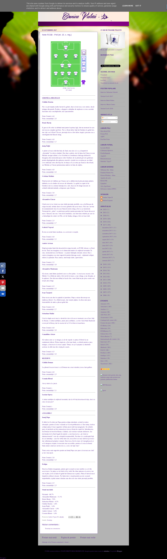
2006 (105, 295)
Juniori (103, 345)
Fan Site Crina (105, 139)
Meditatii (104, 347)
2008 (105, 289)
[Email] (3, 288)
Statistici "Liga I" (106, 161)
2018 (105, 222)
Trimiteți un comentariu (52, 528)
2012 (105, 277)
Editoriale (104, 328)
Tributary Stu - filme (107, 170)
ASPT (102, 137)
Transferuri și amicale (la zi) (109, 83)
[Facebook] (3, 271)
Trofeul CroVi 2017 (107, 96)
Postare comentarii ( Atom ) (60, 542)
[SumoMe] (3, 294)
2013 (105, 274)
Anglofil (103, 156)
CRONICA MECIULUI (51, 97)
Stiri (102, 361)
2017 (105, 225)
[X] (3, 277)
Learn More (127, 6)
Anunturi (104, 312)
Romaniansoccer (106, 159)
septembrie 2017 (107, 236)
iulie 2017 (105, 243)
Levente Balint (105, 148)
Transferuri (104, 364)
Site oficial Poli (105, 131)
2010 (105, 283)
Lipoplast (103, 183)
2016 (105, 264)
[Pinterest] (3, 282)
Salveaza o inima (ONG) (108, 189)
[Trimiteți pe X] (74, 517)
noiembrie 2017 (107, 230)
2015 (105, 267)
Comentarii (107, 122)
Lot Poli (103, 80)
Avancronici (105, 317)
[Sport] (103, 390)
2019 (105, 219)
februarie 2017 (107, 257)
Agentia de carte (106, 178)
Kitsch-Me (104, 181)
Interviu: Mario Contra (108, 104)
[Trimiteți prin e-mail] (69, 517)
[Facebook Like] (3, 265)
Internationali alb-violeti (108, 339)
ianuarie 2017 (106, 260)
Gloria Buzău (105, 336)
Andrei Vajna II (108, 197)
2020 (105, 215)
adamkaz (106, 551)
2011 (105, 280)
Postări (105, 118)
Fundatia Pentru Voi (107, 173)
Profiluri (103, 353)
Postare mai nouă (49, 537)
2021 (105, 212)
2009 (105, 286)
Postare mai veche (87, 537)
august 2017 (106, 239)
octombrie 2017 (107, 234)
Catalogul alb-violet (107, 320)
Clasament (104, 75)
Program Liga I (105, 77)
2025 (105, 209)
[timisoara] (106, 385)
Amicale (103, 304)
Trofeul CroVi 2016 (107, 108)
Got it (138, 6)
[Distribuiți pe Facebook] (77, 517)
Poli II (103, 350)
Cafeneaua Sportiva (107, 150)
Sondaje (49, 520)
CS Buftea (104, 326)
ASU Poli (104, 315)
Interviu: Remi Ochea (107, 100)
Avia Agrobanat (106, 186)
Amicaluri (104, 306)
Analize (103, 309)
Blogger (119, 551)
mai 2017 (105, 248)
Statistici (103, 358)
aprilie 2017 (106, 251)
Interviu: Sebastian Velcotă (109, 92)
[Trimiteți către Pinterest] (79, 517)
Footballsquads (105, 153)
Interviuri (104, 342)
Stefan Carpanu (108, 200)
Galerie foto (104, 334)
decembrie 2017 (107, 228)
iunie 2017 (105, 245)
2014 (105, 270)
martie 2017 (106, 254)
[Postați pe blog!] (72, 517)
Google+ (3, 558)
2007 (105, 292)
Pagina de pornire (68, 537)
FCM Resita (104, 331)
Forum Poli (104, 134)
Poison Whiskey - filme (108, 175)
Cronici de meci (106, 323)
